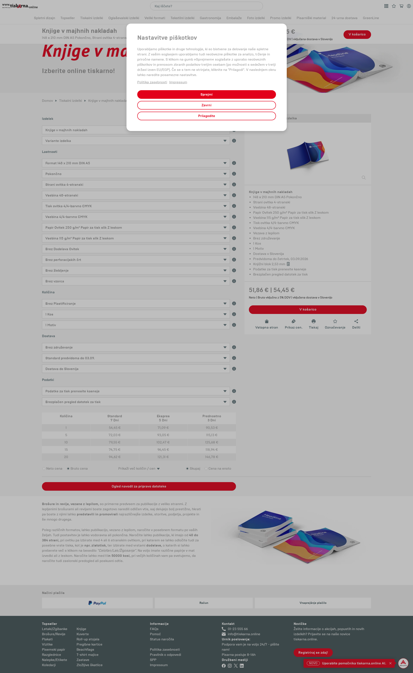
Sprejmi (206, 94)
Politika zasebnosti (152, 82)
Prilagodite (206, 116)
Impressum (178, 82)
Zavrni (206, 105)
